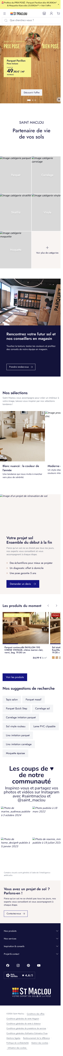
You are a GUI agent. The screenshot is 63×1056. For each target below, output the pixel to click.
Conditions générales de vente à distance (23, 1023)
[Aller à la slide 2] (32, 100)
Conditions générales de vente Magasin (22, 1018)
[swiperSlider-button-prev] (48, 605)
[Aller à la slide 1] (29, 100)
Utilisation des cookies (17, 1047)
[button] (16, 820)
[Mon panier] (58, 13)
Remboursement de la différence (36, 1038)
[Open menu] (4, 13)
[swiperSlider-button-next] (56, 605)
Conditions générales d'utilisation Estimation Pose (26, 1033)
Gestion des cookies (39, 1042)
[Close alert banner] (58, 4)
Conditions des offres (35, 1013)
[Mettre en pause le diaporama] (59, 99)
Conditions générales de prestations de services (26, 1028)
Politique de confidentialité (17, 1042)
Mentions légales (13, 1038)
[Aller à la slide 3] (35, 100)
